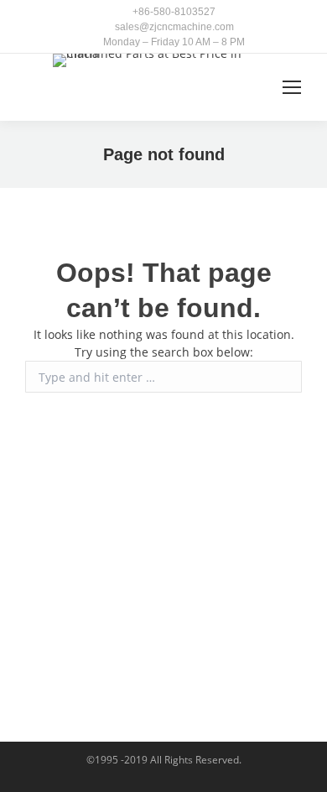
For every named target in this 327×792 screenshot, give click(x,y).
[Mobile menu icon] (292, 87)
